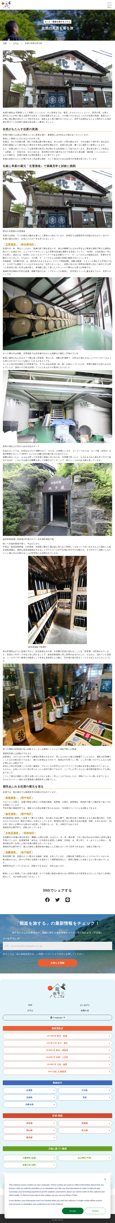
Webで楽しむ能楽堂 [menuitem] (57, 1072)
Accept (73, 1211)
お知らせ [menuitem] (85, 1010)
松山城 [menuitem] (85, 1130)
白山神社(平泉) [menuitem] (85, 1158)
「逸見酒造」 (11, 814)
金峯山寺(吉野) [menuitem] (29, 1165)
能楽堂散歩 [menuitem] (57, 1028)
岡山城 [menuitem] (29, 1130)
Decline (95, 1211)
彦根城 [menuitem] (85, 1123)
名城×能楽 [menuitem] (57, 1115)
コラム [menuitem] (30, 1010)
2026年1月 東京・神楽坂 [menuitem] (57, 1050)
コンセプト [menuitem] (85, 1005)
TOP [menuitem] (30, 1005)
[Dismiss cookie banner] (105, 1179)
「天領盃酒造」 (12, 833)
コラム (16, 43)
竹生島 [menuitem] (85, 1090)
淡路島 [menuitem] (29, 1097)
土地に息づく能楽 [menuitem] (57, 1148)
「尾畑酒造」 (11, 797)
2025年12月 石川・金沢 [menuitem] (57, 1043)
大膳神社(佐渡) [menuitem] (29, 1158)
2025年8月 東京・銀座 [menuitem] (57, 1036)
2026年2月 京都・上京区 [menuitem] (57, 1057)
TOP (5, 43)
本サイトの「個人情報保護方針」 (19, 954)
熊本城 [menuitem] (29, 1137)
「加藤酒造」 (11, 852)
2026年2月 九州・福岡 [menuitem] (57, 1064)
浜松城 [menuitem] (29, 1123)
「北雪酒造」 (11, 244)
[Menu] (109, 3)
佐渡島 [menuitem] (29, 1090)
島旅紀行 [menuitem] (57, 1083)
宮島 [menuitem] (85, 1097)
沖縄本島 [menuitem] (29, 1104)
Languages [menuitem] (58, 1017)
